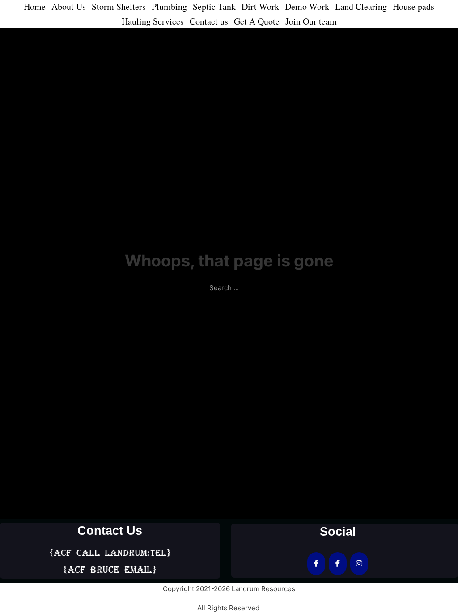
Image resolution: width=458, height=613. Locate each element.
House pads (413, 6)
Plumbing (169, 6)
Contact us (209, 21)
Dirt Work (260, 6)
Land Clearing (361, 6)
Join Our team (311, 21)
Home (35, 6)
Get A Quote (257, 21)
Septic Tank (214, 6)
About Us (68, 6)
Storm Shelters (119, 6)
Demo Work (307, 6)
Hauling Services (153, 21)
